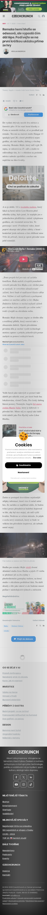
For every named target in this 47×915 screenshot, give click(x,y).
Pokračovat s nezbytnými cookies (23, 478)
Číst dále (37, 458)
